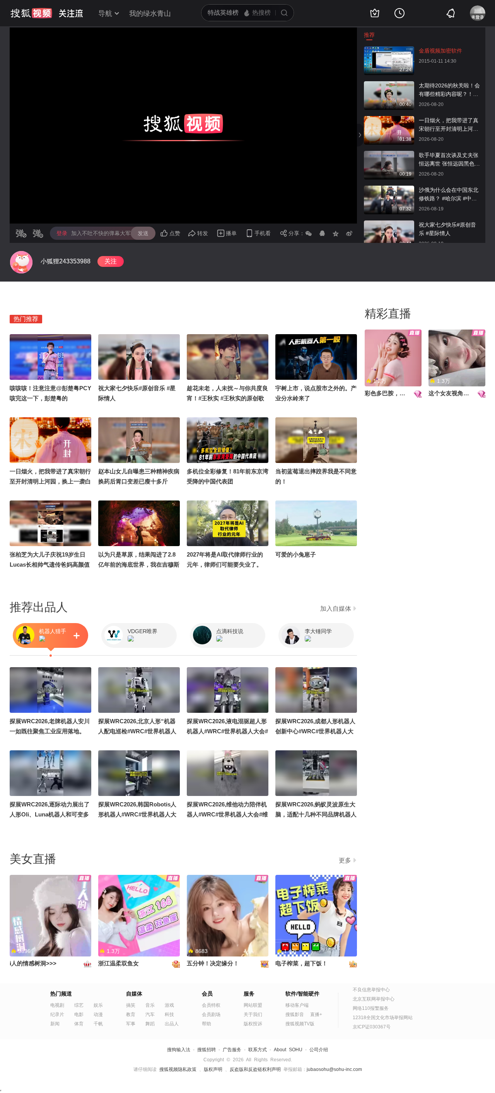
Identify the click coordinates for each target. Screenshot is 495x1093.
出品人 (172, 1023)
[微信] (308, 233)
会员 (207, 994)
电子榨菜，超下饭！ (301, 963)
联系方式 (257, 1049)
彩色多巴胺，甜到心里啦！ (399, 393)
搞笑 (130, 1005)
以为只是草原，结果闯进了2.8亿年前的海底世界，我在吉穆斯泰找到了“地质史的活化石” (138, 564)
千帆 (98, 1023)
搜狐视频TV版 (299, 1023)
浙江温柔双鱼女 (118, 963)
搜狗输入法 (178, 1049)
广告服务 (232, 1049)
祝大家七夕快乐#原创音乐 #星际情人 (447, 229)
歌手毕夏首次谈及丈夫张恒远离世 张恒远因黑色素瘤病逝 (449, 160)
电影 (79, 1014)
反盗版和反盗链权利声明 (255, 1069)
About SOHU (288, 1049)
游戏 (169, 1005)
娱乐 (98, 1005)
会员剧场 (211, 1014)
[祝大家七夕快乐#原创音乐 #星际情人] (389, 224)
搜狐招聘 (206, 1049)
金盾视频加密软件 (440, 51)
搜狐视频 (31, 13)
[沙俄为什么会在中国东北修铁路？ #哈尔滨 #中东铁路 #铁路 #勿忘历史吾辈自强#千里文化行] (389, 189)
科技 (169, 1014)
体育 (79, 1023)
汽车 (150, 1014)
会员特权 (211, 1005)
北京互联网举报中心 (373, 999)
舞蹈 (150, 1023)
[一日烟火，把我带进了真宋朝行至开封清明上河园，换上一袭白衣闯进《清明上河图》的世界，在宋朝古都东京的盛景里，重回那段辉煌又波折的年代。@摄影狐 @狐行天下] (389, 120)
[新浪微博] (349, 233)
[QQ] (322, 233)
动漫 (98, 1014)
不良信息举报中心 (371, 989)
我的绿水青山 (150, 13)
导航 (105, 13)
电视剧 (57, 1005)
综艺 (79, 1005)
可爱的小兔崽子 (295, 554)
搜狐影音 (294, 1014)
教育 (130, 1014)
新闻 (55, 1023)
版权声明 (213, 1069)
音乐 (150, 1005)
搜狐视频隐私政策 (177, 1069)
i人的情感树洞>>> (33, 963)
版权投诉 (253, 1023)
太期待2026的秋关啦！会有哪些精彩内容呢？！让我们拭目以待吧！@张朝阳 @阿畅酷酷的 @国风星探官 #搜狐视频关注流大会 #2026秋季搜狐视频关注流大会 (449, 90)
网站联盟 (253, 1005)
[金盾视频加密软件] (389, 50)
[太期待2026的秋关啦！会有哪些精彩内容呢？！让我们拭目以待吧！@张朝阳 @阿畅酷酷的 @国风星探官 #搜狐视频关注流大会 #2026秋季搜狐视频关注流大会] (389, 85)
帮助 (206, 1023)
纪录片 (57, 1014)
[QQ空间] (336, 233)
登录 (61, 233)
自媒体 (134, 994)
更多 (345, 860)
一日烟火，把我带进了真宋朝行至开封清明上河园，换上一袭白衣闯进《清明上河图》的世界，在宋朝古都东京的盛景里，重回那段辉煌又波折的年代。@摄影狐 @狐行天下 (449, 125)
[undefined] (21, 262)
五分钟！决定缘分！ (213, 963)
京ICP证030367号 (372, 1027)
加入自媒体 (335, 608)
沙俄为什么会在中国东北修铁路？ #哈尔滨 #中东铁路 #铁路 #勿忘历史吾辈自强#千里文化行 (448, 195)
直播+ (316, 1014)
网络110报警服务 (371, 1008)
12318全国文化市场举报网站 (383, 1017)
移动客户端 (297, 1005)
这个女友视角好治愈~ (456, 393)
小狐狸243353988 (65, 261)
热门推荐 (26, 319)
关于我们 (253, 1014)
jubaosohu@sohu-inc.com (334, 1069)
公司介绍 (318, 1049)
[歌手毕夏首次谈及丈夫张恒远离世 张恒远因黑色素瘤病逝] (389, 155)
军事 (130, 1023)
